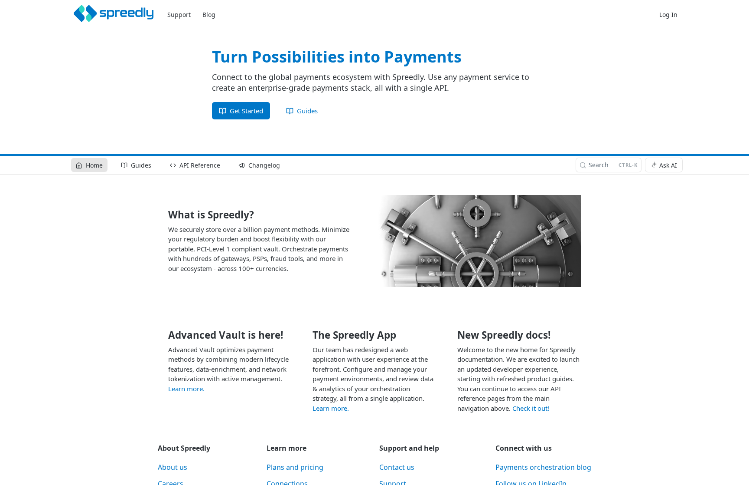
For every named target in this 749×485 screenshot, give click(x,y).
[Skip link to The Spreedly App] (307, 335)
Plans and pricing (295, 467)
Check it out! (530, 408)
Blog (208, 14)
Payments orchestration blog (543, 467)
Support (179, 14)
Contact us (396, 467)
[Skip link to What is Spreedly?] (162, 215)
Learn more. (186, 388)
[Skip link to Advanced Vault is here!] (162, 335)
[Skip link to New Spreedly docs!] (451, 335)
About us (172, 467)
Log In (668, 14)
